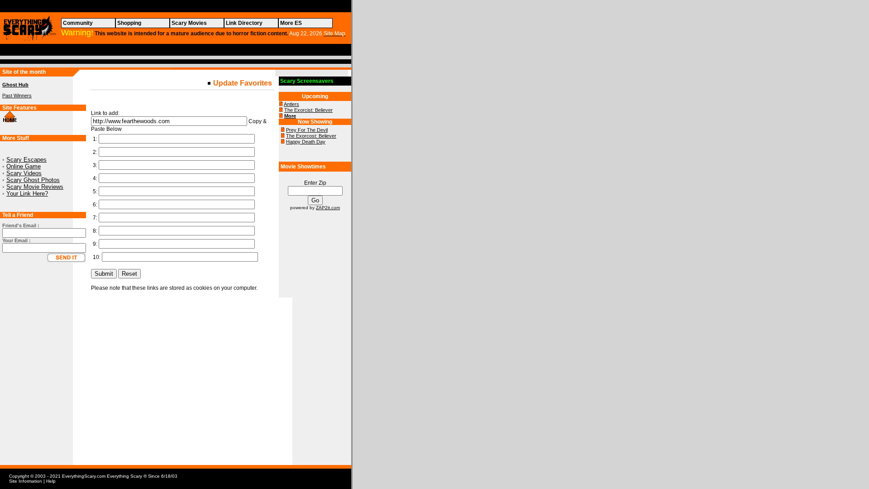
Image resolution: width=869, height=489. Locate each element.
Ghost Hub (15, 84)
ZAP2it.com (328, 207)
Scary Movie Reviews (34, 186)
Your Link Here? (27, 193)
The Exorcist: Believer (308, 110)
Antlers (291, 104)
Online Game (23, 166)
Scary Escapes (26, 159)
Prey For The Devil (307, 130)
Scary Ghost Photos (33, 180)
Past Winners (17, 95)
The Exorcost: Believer (311, 136)
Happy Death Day (305, 141)
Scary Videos (24, 173)
